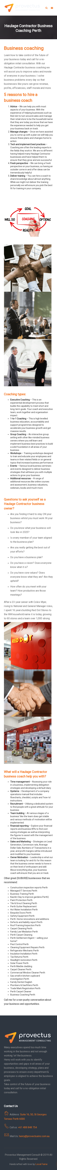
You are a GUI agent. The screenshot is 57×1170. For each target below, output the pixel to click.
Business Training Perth (22, 894)
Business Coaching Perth (22, 994)
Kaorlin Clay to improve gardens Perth (29, 897)
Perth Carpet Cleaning (21, 935)
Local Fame (41, 1164)
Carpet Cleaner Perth (20, 969)
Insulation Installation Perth (23, 953)
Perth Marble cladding (21, 966)
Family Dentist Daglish (21, 982)
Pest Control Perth (19, 944)
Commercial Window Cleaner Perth (27, 972)
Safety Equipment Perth (22, 916)
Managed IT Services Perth (23, 890)
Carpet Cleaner (23, 991)
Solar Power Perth (19, 963)
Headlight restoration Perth (23, 960)
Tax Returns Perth (19, 957)
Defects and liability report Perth (26, 922)
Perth (13, 991)
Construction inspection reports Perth (29, 887)
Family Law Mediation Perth (24, 931)
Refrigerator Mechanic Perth (24, 950)
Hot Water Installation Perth (24, 909)
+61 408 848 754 (27, 1127)
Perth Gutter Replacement (23, 906)
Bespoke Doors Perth (20, 912)
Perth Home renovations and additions (29, 919)
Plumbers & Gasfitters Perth (24, 985)
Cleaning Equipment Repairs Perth (27, 947)
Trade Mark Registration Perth (25, 988)
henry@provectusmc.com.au (34, 1136)
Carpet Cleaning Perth (21, 928)
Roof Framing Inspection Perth (25, 925)
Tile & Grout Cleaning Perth (23, 903)
